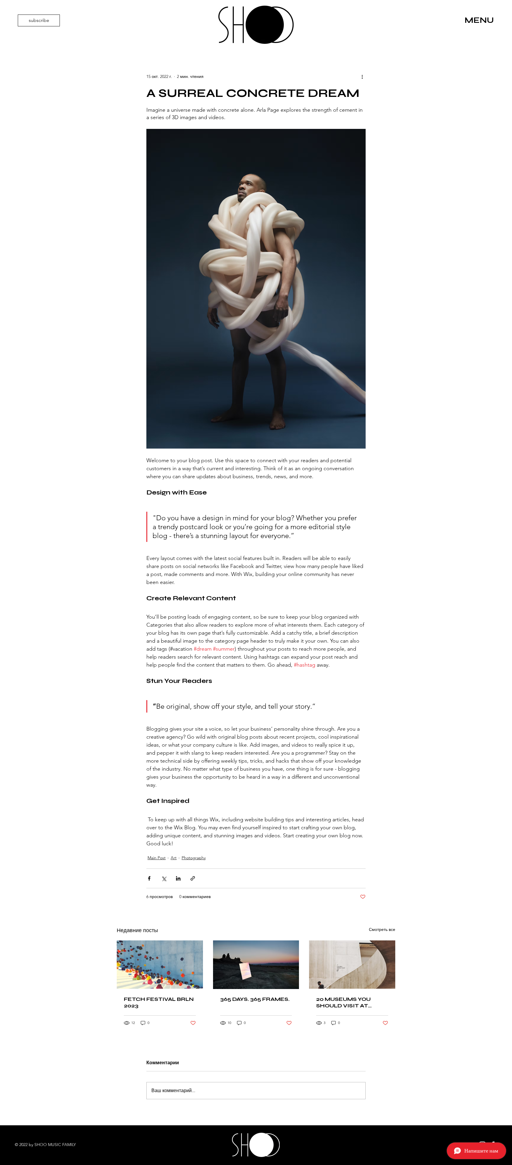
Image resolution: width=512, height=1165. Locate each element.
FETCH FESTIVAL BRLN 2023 (159, 1002)
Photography (194, 857)
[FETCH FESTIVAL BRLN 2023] (160, 964)
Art (174, 857)
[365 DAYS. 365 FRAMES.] (256, 964)
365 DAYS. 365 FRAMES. (254, 999)
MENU (479, 20)
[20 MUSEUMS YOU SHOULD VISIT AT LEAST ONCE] (352, 964)
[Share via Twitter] (164, 878)
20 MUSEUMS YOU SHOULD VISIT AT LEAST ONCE (343, 1002)
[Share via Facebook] (149, 878)
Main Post (157, 857)
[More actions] (362, 76)
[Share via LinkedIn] (178, 878)
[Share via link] (193, 878)
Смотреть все (382, 929)
